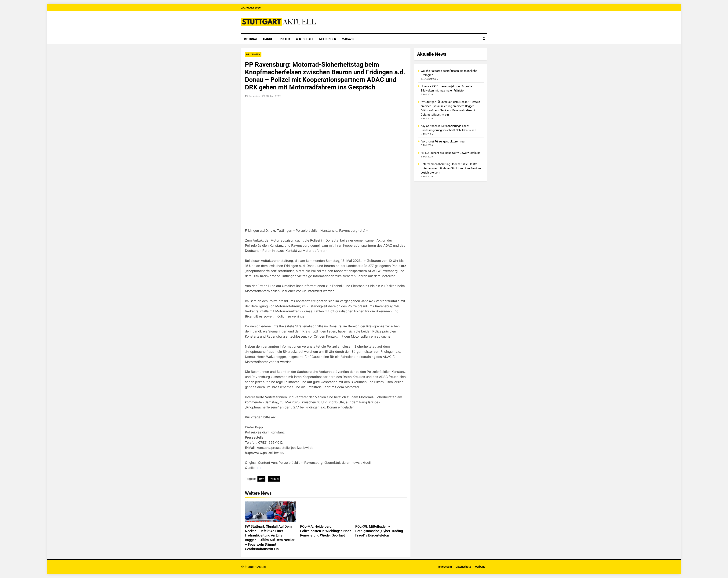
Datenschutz (463, 566)
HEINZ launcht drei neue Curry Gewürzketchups (450, 153)
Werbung (480, 566)
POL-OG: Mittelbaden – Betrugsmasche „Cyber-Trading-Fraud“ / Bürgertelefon (379, 531)
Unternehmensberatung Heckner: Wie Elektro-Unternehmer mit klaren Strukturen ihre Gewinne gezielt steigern (451, 168)
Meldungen (327, 39)
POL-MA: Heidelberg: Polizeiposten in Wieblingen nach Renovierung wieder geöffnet (325, 531)
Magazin (348, 39)
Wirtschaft (305, 39)
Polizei (274, 479)
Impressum (445, 566)
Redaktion (254, 96)
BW (261, 479)
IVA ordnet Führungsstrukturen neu (442, 141)
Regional (250, 39)
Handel (268, 39)
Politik (285, 39)
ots (259, 468)
